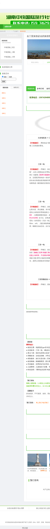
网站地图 (25, 528)
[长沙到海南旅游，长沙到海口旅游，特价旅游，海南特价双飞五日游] (37, 466)
